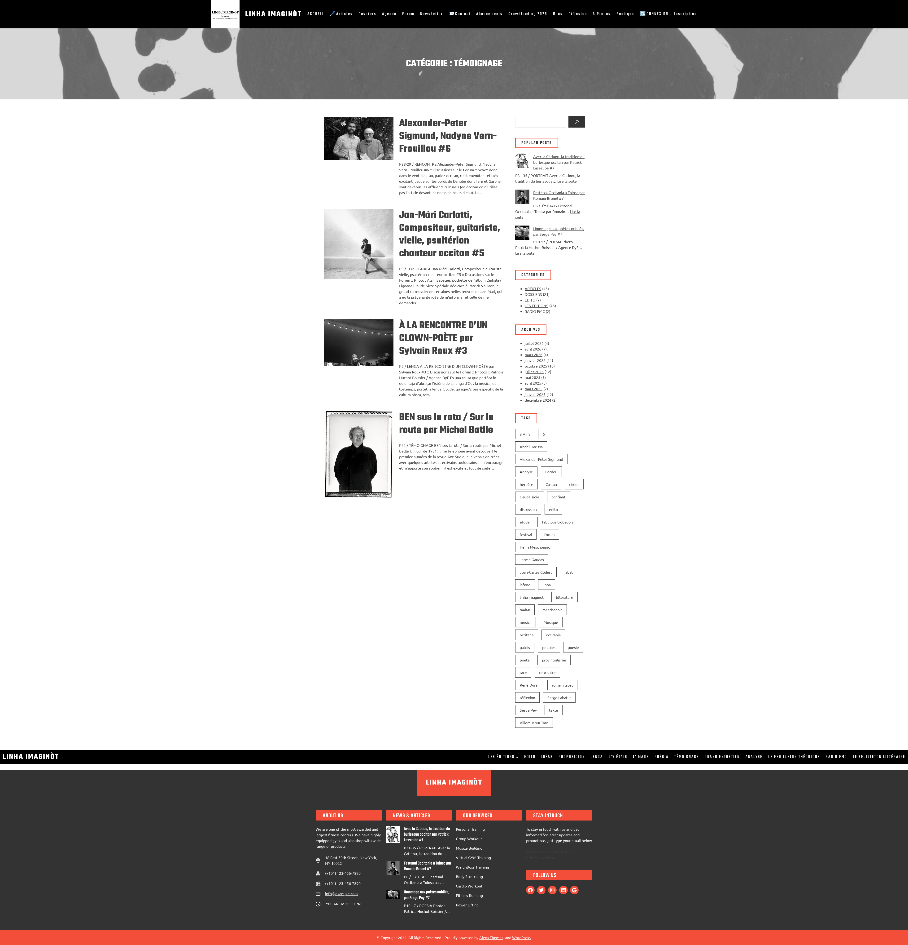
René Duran (530, 685)
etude (525, 521)
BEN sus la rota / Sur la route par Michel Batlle (446, 424)
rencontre (547, 672)
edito (553, 509)
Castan (551, 484)
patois (525, 647)
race (523, 672)
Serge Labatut (559, 697)
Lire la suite (567, 181)
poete (525, 659)
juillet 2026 (534, 343)
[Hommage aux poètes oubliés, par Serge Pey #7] (522, 233)
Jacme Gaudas (532, 559)
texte (553, 710)
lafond (525, 584)
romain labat (562, 685)
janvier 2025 (535, 394)
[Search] (576, 122)
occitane (527, 634)
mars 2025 (533, 388)
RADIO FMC (535, 311)
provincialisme (554, 659)
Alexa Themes (491, 937)
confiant (558, 496)
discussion (528, 509)
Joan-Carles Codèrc (536, 572)
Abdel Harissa (531, 446)
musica (525, 622)
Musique (551, 622)
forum (549, 534)
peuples (548, 647)
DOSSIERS (533, 294)
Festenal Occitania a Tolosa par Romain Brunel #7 (427, 866)
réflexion (527, 697)
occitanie (553, 634)
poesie (573, 647)
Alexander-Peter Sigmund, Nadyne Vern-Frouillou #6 (448, 136)
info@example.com (341, 893)
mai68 (525, 609)
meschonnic (552, 609)
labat (568, 572)
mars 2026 (533, 354)
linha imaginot (532, 597)
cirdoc (574, 484)
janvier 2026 (535, 360)
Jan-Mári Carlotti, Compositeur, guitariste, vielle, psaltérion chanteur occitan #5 (449, 234)
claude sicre (529, 496)
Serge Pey (528, 710)
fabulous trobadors (558, 521)
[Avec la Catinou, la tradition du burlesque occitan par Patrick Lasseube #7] (522, 161)
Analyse (526, 471)
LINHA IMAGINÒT (273, 14)
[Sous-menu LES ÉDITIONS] (517, 757)
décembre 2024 (538, 400)
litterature (564, 597)
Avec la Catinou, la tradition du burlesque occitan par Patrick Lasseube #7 (559, 162)
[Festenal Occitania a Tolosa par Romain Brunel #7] (522, 197)
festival (526, 534)
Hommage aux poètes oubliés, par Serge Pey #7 (426, 895)
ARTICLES (533, 288)
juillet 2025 (534, 371)
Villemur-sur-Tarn (534, 722)
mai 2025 (532, 377)
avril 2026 (533, 348)
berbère (526, 484)
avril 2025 (533, 383)
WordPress (521, 937)
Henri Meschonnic (535, 547)
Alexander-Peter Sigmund (541, 459)
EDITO (530, 299)
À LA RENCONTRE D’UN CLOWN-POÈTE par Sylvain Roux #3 (443, 338)
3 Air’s (525, 434)
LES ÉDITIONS (536, 305)
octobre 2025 (536, 366)
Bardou (551, 471)
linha (547, 584)
